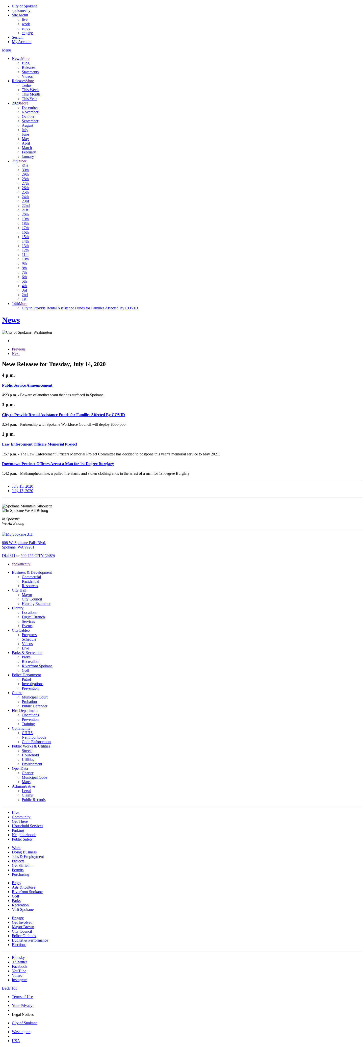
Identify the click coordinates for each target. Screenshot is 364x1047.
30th (25, 170)
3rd (24, 290)
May (25, 139)
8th (24, 268)
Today (27, 85)
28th (25, 179)
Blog (25, 63)
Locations (29, 612)
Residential (30, 581)
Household (30, 755)
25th (25, 192)
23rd (25, 201)
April (26, 143)
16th (25, 232)
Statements (30, 72)
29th (25, 174)
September (30, 121)
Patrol (26, 679)
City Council (32, 599)
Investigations (32, 684)
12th (25, 250)
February (29, 152)
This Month (31, 94)
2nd (25, 295)
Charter (27, 773)
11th (25, 254)
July (25, 130)
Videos (27, 76)
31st (25, 165)
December (30, 107)
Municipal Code (34, 777)
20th (25, 214)
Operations (30, 715)
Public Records (34, 800)
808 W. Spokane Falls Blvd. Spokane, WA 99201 (24, 545)
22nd (26, 205)
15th (25, 237)
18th (25, 223)
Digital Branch (33, 617)
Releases (28, 67)
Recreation (30, 661)
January (28, 156)
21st (25, 210)
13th (25, 246)
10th (25, 259)
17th (25, 228)
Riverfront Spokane (37, 666)
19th (25, 219)
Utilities (28, 759)
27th (25, 183)
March (27, 148)
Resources (30, 586)
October (28, 116)
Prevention (30, 688)
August (27, 125)
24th (25, 197)
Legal (26, 791)
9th (24, 263)
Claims (27, 795)
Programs (29, 635)
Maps (26, 782)
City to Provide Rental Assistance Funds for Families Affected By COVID (80, 308)
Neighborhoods (34, 737)
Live (25, 648)
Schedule (29, 639)
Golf (25, 670)
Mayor (27, 595)
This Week (30, 90)
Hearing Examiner (36, 603)
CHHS (27, 733)
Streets (27, 750)
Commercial (31, 577)
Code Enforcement (36, 742)
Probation (29, 701)
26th (25, 188)
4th (24, 286)
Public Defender (34, 706)
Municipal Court (35, 697)
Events (27, 626)
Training (28, 724)
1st (24, 299)
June (25, 134)
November (30, 112)
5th (24, 281)
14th (25, 241)
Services (28, 621)
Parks (26, 657)
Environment (32, 764)
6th (24, 277)
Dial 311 (8, 555)
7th (24, 272)
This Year (29, 99)
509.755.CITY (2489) (38, 555)
